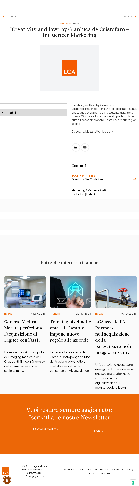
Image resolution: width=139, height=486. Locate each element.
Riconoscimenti (85, 469)
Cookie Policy (116, 469)
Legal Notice (91, 473)
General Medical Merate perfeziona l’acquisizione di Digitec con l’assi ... (23, 331)
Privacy (129, 469)
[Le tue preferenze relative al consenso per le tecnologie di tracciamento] (133, 483)
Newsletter (69, 469)
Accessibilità (106, 473)
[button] (7, 479)
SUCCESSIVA (127, 17)
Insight (55, 314)
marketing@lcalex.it (84, 194)
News (68, 24)
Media (61, 24)
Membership (101, 469)
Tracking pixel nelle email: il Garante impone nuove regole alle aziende (70, 331)
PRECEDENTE (12, 17)
